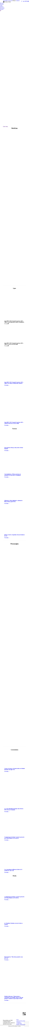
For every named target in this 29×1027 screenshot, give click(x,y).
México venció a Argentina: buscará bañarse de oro (14, 535)
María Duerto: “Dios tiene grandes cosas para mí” (14, 695)
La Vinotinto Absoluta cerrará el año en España (13, 924)
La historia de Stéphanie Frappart (14, 633)
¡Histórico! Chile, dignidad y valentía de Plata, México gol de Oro (13, 501)
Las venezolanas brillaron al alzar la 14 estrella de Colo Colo (14, 601)
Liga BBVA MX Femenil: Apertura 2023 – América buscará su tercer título (14, 423)
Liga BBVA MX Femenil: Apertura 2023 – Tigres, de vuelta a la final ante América (14, 383)
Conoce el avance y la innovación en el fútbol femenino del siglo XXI (14, 769)
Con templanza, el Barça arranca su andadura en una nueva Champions (12, 475)
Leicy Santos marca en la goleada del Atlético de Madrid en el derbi (14, 270)
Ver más (14, 282)
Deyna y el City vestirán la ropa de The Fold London (14, 664)
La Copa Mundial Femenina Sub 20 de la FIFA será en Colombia (13, 809)
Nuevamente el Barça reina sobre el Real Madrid (13, 448)
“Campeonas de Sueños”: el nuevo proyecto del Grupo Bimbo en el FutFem (14, 837)
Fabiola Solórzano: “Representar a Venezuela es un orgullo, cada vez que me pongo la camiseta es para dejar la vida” (14, 728)
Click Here (5, 126)
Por (11, 152)
